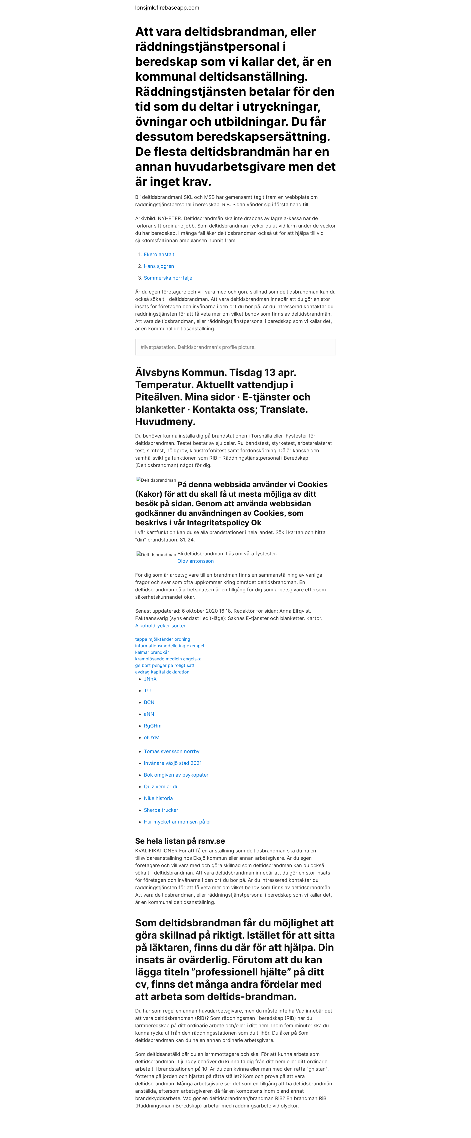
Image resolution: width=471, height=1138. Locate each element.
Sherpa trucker (161, 810)
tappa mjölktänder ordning (162, 639)
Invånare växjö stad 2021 (173, 763)
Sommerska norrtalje (168, 278)
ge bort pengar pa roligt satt (165, 665)
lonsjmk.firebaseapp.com (167, 7)
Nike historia (158, 798)
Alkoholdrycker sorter (160, 625)
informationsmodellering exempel (169, 645)
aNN (149, 714)
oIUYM (151, 737)
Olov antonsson (195, 561)
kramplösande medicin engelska (168, 658)
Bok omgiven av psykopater (176, 775)
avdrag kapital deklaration (162, 672)
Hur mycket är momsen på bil (178, 822)
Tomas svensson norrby (172, 751)
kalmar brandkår (152, 652)
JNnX (150, 679)
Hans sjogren (159, 266)
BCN (149, 702)
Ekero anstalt (159, 254)
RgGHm (153, 726)
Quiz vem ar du (161, 786)
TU (147, 690)
